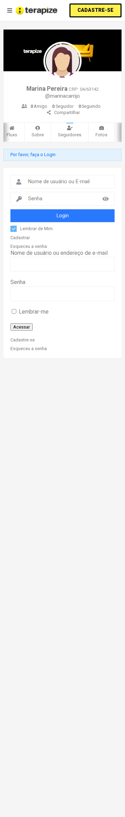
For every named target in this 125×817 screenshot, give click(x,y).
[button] (95, 10)
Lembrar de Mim (36, 228)
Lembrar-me (33, 311)
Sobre (38, 134)
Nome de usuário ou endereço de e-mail (59, 253)
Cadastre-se (22, 340)
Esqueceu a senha (28, 246)
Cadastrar (20, 237)
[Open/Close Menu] (9, 11)
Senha (17, 282)
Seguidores (69, 134)
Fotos (101, 134)
